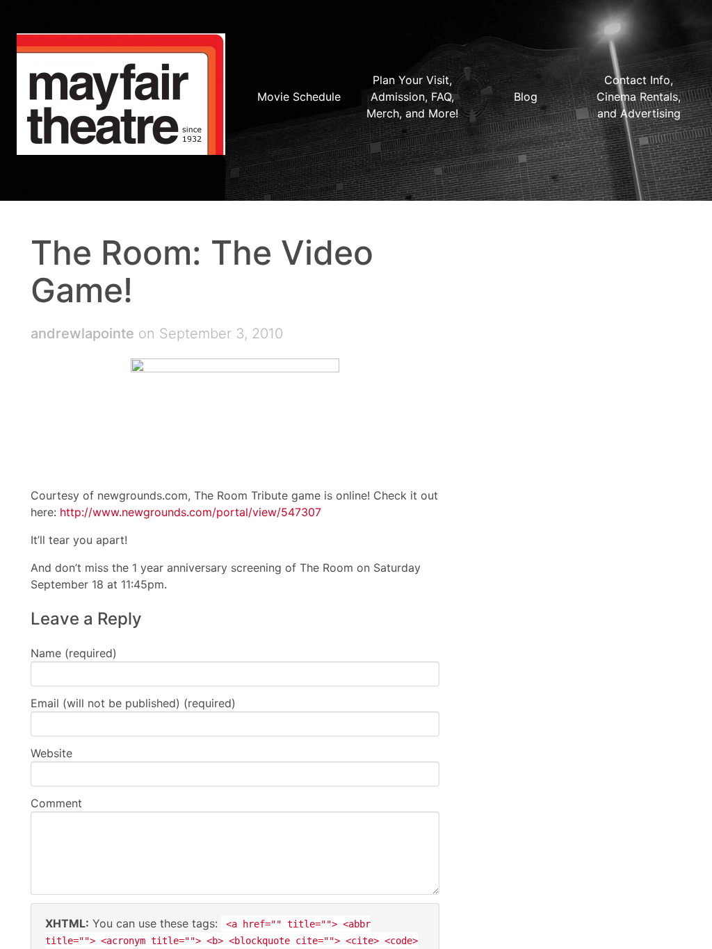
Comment (56, 803)
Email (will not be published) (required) (133, 703)
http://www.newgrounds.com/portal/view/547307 (190, 512)
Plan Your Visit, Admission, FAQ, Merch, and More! (412, 96)
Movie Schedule (299, 97)
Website (51, 753)
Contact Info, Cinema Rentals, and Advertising (639, 96)
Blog (525, 97)
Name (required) (74, 653)
